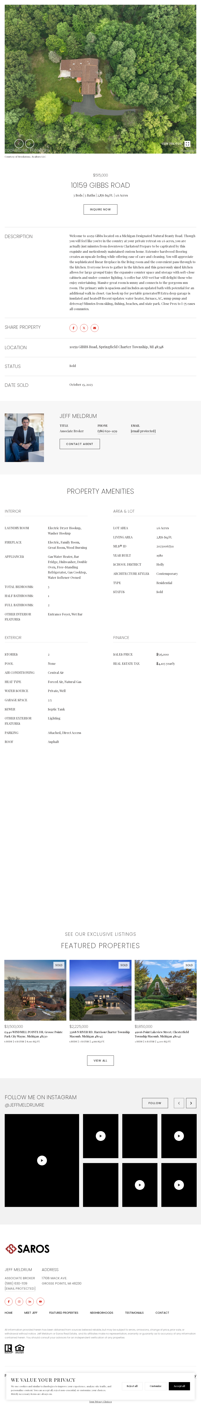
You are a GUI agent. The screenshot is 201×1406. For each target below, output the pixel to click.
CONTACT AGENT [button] (79, 444)
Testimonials (134, 1313)
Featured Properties (63, 1313)
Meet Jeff (30, 1313)
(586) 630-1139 (107, 431)
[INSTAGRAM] (19, 1301)
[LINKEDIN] (30, 1301)
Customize (156, 1386)
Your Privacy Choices (100, 1401)
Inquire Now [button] (100, 209)
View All (100, 1061)
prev (19, 143)
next (29, 143)
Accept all (179, 1386)
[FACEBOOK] (9, 1301)
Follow (155, 1103)
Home (9, 1313)
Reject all (132, 1386)
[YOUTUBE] (40, 1301)
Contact (162, 1312)
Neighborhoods (101, 1313)
